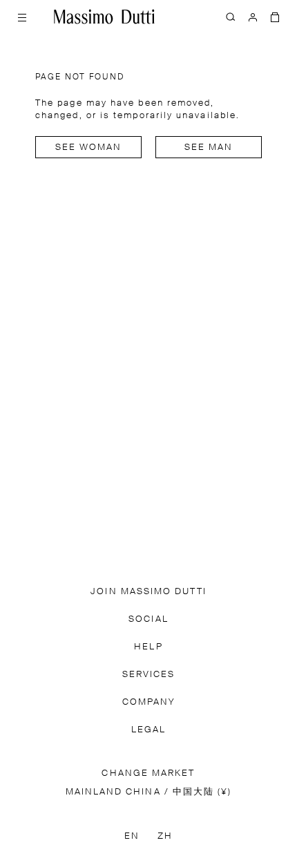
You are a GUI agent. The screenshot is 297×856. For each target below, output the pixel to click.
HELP (148, 647)
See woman (88, 147)
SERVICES (148, 674)
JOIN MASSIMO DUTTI (148, 591)
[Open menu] (22, 16)
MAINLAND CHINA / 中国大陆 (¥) (149, 792)
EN (132, 836)
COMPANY (148, 702)
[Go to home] (104, 16)
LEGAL (148, 729)
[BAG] (275, 16)
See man (208, 147)
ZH (165, 836)
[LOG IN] (253, 16)
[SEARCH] (230, 16)
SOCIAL (148, 619)
